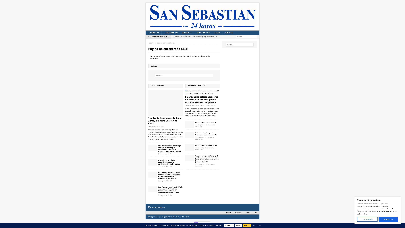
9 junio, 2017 (200, 148)
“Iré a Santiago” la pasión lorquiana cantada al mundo (206, 134)
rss (256, 213)
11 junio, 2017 (201, 164)
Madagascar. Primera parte (205, 122)
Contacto (228, 33)
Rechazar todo (367, 219)
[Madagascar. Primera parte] (189, 124)
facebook (238, 213)
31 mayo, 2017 (201, 125)
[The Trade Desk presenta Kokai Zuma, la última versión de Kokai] (165, 103)
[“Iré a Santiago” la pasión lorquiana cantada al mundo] (189, 135)
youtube (248, 213)
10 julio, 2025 (191, 105)
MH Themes (185, 217)
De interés (186, 33)
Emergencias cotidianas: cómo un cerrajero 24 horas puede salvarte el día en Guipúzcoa (201, 99)
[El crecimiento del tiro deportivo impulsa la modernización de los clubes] (152, 162)
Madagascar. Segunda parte (206, 145)
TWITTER (228, 213)
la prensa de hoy (171, 33)
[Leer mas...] (170, 139)
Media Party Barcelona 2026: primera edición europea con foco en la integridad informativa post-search (169, 175)
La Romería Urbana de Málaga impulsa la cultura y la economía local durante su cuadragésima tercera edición (169, 149)
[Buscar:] (246, 37)
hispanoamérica (203, 33)
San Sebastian (153, 33)
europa (217, 33)
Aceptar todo (388, 219)
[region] (377, 210)
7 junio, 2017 (200, 137)
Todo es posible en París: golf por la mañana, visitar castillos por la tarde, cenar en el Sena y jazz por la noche (207, 159)
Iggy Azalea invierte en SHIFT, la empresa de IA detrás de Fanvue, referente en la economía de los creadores (170, 190)
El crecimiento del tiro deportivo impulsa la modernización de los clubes (169, 162)
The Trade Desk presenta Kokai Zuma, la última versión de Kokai (165, 121)
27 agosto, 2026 (155, 126)
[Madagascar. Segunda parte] (189, 147)
